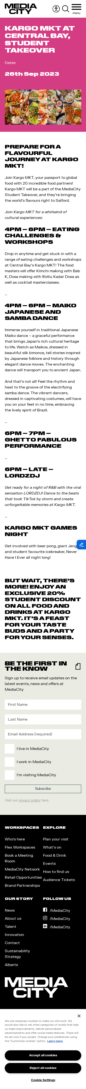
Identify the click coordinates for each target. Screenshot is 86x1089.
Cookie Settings (43, 1080)
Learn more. (55, 1041)
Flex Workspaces (20, 847)
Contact (12, 942)
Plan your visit (56, 839)
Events (49, 863)
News (10, 910)
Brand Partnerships (22, 885)
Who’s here (15, 839)
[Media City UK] (21, 9)
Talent (10, 926)
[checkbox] (42, 762)
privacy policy (30, 800)
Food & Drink (54, 855)
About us (13, 918)
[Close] (79, 1016)
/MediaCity (60, 910)
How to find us (56, 871)
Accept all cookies (43, 1055)
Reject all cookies (43, 1068)
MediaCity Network (22, 869)
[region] (43, 1049)
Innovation (14, 934)
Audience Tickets (59, 879)
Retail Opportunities (23, 877)
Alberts (11, 964)
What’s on (52, 847)
